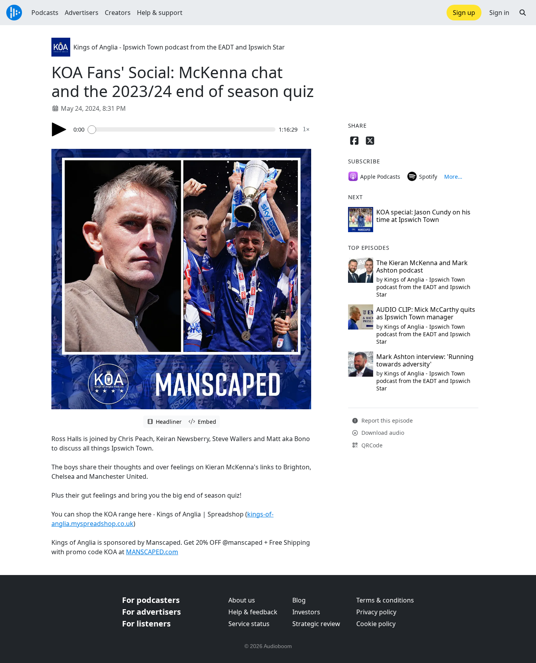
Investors (306, 612)
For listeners (146, 623)
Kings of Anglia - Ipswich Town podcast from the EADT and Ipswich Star (179, 47)
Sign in (499, 12)
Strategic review (316, 623)
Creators (118, 12)
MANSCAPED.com (152, 552)
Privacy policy (376, 612)
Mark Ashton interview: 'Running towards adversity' (425, 360)
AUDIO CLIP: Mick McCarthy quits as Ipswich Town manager (425, 313)
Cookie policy (376, 623)
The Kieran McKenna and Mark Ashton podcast (422, 266)
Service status (249, 623)
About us (241, 600)
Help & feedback (252, 612)
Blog (299, 600)
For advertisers (151, 611)
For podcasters (151, 600)
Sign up (464, 12)
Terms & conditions (385, 600)
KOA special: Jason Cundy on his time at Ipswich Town (423, 216)
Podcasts (44, 12)
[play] (59, 129)
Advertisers (81, 12)
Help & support (159, 12)
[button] (523, 12)
